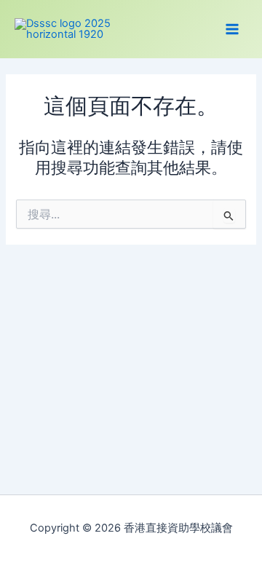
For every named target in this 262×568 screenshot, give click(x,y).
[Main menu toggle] (232, 29)
